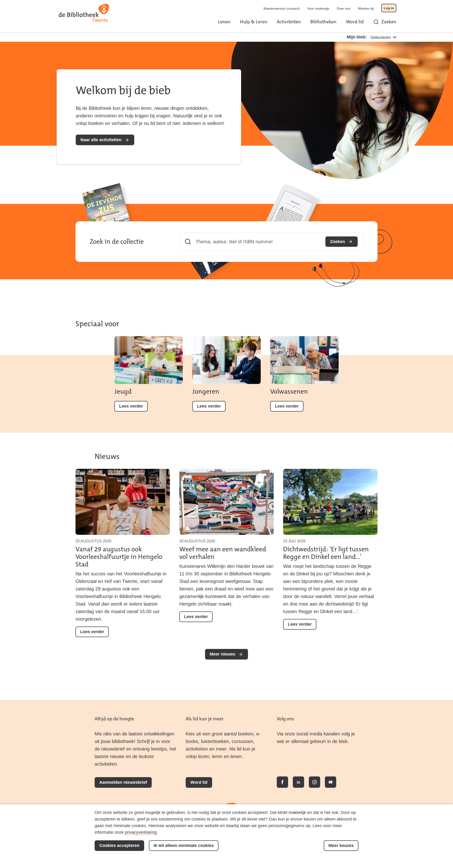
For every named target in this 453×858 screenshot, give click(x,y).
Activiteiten (289, 22)
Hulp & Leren (253, 22)
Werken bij (366, 8)
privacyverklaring (141, 832)
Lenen (224, 22)
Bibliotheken (323, 22)
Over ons (343, 8)
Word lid (355, 22)
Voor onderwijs (318, 8)
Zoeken (388, 22)
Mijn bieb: (357, 37)
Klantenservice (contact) (282, 8)
